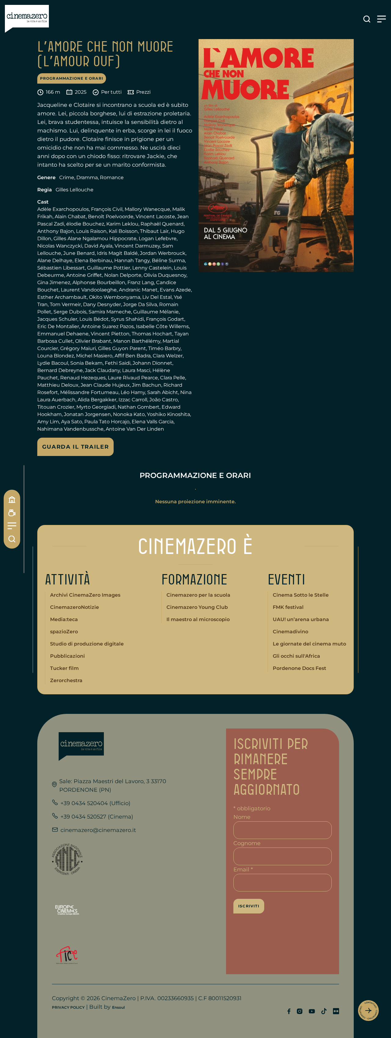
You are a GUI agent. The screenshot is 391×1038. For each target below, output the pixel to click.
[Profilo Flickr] (336, 1011)
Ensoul (118, 1007)
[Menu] (11, 525)
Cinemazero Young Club (197, 607)
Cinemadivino (290, 632)
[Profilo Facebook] (289, 1011)
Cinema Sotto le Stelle (301, 595)
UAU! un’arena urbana (301, 619)
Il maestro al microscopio (198, 619)
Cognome (247, 843)
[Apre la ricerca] (367, 19)
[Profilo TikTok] (324, 1011)
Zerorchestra (66, 680)
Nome (241, 817)
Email (243, 869)
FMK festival (288, 607)
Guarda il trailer (75, 446)
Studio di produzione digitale (87, 644)
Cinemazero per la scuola (198, 595)
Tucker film (64, 668)
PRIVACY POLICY (68, 1007)
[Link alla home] (27, 19)
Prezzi (143, 92)
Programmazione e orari (71, 78)
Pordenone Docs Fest (299, 668)
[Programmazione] (12, 512)
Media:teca (64, 619)
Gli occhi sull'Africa (296, 656)
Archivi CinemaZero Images (85, 595)
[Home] (12, 499)
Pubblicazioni (67, 656)
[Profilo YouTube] (312, 1011)
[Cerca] (12, 538)
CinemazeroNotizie (74, 607)
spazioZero (64, 632)
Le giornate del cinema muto (309, 644)
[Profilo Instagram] (299, 1011)
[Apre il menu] (381, 19)
